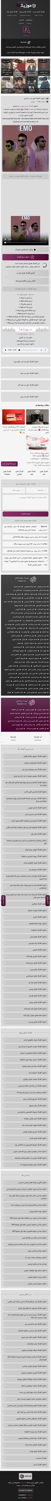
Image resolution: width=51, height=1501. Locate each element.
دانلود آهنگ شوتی (40, 950)
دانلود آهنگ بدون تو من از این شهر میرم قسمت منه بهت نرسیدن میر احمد (27, 1316)
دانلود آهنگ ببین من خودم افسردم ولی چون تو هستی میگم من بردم (26, 800)
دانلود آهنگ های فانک (38, 1138)
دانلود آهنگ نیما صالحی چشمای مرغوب (32, 1438)
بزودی (33, 102)
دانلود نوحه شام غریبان (38, 1211)
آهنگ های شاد (44, 473)
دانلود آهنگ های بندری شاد (36, 963)
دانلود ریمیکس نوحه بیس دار (36, 1257)
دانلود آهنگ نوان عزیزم (38, 1105)
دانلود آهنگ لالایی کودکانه (36, 956)
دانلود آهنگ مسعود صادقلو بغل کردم (32, 1308)
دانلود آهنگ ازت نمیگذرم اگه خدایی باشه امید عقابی (27, 1301)
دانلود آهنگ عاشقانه (39, 930)
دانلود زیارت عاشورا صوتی (37, 1277)
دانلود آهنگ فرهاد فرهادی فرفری (34, 1350)
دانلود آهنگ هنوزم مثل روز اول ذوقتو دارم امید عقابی (26, 827)
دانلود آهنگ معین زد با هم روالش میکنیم (31, 1158)
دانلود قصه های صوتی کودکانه (35, 1015)
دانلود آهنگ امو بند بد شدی (34, 98)
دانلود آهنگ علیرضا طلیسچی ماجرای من (32, 1112)
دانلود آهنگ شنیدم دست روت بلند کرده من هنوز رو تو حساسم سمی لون (26, 896)
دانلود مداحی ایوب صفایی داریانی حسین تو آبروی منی (26, 1189)
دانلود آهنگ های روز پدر (38, 1022)
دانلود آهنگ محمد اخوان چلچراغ (35, 1079)
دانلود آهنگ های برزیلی (38, 1002)
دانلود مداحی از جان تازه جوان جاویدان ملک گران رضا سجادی (28, 1197)
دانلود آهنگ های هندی (38, 995)
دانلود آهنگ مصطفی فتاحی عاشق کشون (31, 1418)
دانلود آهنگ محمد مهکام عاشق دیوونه (32, 1379)
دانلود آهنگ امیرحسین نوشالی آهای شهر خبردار (29, 821)
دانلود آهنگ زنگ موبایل (38, 943)
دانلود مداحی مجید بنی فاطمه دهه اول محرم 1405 (28, 1218)
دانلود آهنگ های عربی (38, 969)
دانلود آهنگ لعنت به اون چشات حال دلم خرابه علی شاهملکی (28, 886)
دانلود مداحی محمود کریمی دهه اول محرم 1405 (29, 1224)
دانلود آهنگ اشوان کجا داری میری (34, 1337)
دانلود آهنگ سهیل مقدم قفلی (35, 756)
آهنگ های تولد (32, 473)
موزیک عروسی (41, 1458)
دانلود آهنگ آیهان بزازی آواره (36, 849)
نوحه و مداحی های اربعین (37, 1264)
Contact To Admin (25, 1490)
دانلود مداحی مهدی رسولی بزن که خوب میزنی (30, 1151)
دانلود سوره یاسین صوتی (37, 1283)
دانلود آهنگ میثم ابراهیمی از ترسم (33, 1053)
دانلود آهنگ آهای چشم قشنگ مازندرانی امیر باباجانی (27, 1405)
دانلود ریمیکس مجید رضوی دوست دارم (32, 1399)
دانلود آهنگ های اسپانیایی (36, 976)
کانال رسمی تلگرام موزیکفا (25, 281)
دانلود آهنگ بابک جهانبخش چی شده (33, 1392)
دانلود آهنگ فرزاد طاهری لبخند (35, 863)
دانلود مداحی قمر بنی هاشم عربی (34, 1238)
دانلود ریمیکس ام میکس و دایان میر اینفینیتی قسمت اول (26, 842)
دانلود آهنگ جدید (40, 1464)
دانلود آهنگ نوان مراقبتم (37, 1344)
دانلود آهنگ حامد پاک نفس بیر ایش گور (32, 1412)
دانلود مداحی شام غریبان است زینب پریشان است (29, 1205)
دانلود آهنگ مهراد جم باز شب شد (34, 1125)
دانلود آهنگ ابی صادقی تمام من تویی (32, 1086)
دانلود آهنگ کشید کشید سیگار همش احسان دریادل (27, 1425)
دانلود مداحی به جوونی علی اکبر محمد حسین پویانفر (27, 1244)
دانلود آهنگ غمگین (39, 904)
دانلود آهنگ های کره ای (38, 982)
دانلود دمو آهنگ (23, 257)
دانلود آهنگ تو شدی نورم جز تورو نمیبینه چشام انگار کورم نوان (27, 1358)
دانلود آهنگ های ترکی (38, 936)
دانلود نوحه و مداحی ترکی (37, 1251)
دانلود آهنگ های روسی (38, 989)
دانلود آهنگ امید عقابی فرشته (35, 1118)
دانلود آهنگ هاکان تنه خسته (36, 1445)
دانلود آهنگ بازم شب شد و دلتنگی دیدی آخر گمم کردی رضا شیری (26, 877)
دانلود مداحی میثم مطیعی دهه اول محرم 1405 (29, 1231)
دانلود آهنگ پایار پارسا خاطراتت (35, 1432)
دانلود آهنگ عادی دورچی (37, 807)
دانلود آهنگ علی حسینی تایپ (36, 814)
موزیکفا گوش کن (9, 464)
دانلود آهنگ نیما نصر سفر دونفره (34, 1066)
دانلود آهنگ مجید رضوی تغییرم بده (33, 1164)
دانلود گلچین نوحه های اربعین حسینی (32, 1182)
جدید (26, 106)
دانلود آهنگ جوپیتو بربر (38, 869)
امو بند (21, 106)
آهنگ (31, 106)
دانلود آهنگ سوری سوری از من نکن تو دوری (30, 776)
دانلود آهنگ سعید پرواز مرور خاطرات (33, 1059)
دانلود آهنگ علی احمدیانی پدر (36, 1324)
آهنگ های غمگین (19, 473)
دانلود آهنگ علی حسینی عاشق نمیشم (32, 1330)
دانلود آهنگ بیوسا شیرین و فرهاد (34, 856)
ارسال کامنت (25, 514)
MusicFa (23, 42)
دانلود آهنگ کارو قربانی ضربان (35, 763)
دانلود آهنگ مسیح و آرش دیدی (35, 1099)
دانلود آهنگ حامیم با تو (38, 1073)
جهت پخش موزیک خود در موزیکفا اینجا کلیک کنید (25, 52)
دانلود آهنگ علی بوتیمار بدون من (34, 769)
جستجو (26, 35)
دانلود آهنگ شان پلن (39, 834)
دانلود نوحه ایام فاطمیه (38, 923)
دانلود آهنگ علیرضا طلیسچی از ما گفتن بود (31, 1145)
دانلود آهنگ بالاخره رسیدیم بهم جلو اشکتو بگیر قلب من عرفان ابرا (26, 784)
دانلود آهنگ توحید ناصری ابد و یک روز (33, 1046)
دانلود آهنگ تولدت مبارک (37, 910)
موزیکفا (25, 5)
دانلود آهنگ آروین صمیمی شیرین (34, 1373)
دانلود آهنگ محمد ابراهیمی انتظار (34, 1386)
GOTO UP (28, 1476)
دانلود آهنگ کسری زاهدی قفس (35, 1132)
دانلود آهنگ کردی (40, 917)
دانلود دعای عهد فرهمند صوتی (35, 1270)
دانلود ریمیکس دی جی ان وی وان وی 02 (32, 1092)
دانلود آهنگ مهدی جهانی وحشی (34, 1366)
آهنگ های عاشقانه (7, 473)
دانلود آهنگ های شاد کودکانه (35, 1009)
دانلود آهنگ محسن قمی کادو (36, 792)
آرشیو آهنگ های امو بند (25, 273)
